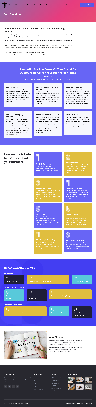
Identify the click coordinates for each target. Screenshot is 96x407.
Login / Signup (88, 403)
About (35, 5)
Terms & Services (38, 389)
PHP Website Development (57, 377)
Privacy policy (80, 403)
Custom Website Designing (55, 384)
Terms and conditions (71, 403)
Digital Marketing (55, 380)
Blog (41, 5)
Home (28, 5)
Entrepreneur (59, 5)
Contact (68, 5)
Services (48, 5)
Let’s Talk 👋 (87, 5)
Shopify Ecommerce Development (56, 389)
